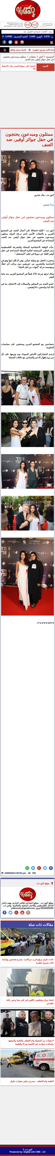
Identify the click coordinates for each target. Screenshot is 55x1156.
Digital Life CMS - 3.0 (34, 1152)
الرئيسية (50, 57)
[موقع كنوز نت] (27, 900)
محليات (32, 57)
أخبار (41, 57)
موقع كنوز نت (43, 883)
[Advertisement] (27, 99)
